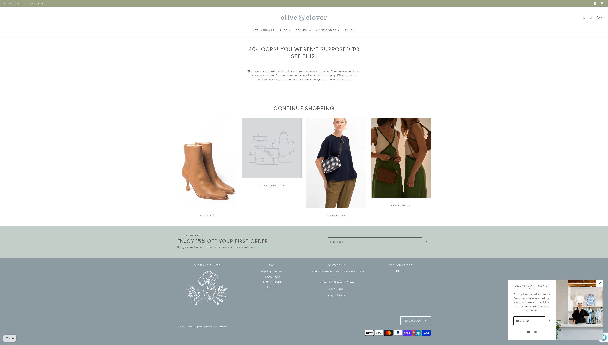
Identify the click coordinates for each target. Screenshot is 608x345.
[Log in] (591, 17)
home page (344, 79)
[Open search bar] (584, 17)
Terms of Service (272, 281)
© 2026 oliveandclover (187, 327)
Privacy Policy (271, 276)
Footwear (207, 215)
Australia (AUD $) (413, 320)
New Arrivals (263, 30)
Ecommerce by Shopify (216, 327)
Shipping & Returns (272, 271)
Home (8, 3)
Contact (37, 3)
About (21, 3)
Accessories (336, 215)
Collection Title (272, 185)
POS (200, 327)
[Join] (426, 241)
